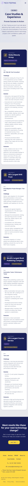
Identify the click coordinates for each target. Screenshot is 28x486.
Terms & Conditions (20, 481)
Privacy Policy (10, 481)
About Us (22, 455)
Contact (18, 459)
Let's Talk (13, 442)
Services (10, 455)
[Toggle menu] (25, 2)
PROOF (16, 455)
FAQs (4, 481)
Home (4, 455)
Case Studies (11, 459)
